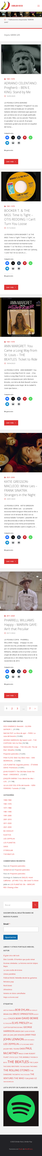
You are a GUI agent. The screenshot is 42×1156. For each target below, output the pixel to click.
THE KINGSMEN (25, 1066)
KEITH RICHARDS (29, 1040)
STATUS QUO (13, 1057)
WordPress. (29, 1149)
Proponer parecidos (17, 866)
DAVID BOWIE (30, 1018)
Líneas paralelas (9, 974)
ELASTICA (7, 835)
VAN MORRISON (8, 1082)
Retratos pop (8, 982)
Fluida (20, 1149)
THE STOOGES (25, 1074)
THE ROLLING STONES (16, 1070)
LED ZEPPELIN (9, 839)
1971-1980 (7, 808)
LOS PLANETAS (9, 842)
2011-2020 (11, 616)
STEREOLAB (8, 850)
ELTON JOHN (7, 1023)
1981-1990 (7, 812)
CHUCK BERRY (14, 1018)
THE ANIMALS (24, 1057)
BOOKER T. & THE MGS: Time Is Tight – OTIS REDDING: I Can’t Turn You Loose (19, 217)
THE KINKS (33, 1066)
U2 (35, 1078)
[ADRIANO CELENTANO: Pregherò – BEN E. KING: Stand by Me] (21, 59)
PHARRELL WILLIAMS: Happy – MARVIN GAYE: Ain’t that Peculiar (20, 624)
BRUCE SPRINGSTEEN (23, 1014)
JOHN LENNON (13, 1039)
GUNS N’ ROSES (29, 1031)
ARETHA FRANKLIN (9, 1010)
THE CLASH (33, 1062)
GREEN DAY (19, 1031)
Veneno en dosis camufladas (14, 993)
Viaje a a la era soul (10, 997)
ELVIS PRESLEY (20, 1023)
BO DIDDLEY (8, 831)
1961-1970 (11, 79)
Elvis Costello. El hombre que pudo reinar (19, 959)
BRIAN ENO (8, 1014)
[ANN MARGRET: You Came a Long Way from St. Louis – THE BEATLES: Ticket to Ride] (21, 317)
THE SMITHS (16, 1075)
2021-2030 (11, 477)
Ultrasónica (7, 989)
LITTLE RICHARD (24, 1044)
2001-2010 (7, 819)
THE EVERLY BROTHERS (11, 1066)
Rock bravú (7, 985)
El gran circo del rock (11, 955)
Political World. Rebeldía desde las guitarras (20, 978)
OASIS (5, 846)
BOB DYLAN (22, 1010)
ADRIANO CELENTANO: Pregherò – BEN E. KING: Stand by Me (20, 87)
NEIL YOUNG (14, 1049)
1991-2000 (7, 815)
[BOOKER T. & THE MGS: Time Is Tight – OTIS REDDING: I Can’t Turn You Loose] (21, 186)
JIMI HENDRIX (19, 1035)
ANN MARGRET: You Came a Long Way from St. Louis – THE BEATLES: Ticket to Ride (20, 352)
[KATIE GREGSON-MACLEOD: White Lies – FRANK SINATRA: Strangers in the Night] (21, 452)
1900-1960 (7, 800)
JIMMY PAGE (30, 1035)
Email (7, 924)
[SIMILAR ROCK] (5, 6)
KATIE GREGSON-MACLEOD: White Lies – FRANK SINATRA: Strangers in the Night (20, 488)
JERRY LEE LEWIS (8, 1035)
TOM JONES (29, 1078)
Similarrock (7, 870)
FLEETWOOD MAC (16, 1027)
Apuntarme (10, 937)
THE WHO (19, 1078)
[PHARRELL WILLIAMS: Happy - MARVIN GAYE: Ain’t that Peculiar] (21, 591)
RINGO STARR (23, 1054)
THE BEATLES (8, 854)
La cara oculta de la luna (12, 970)
